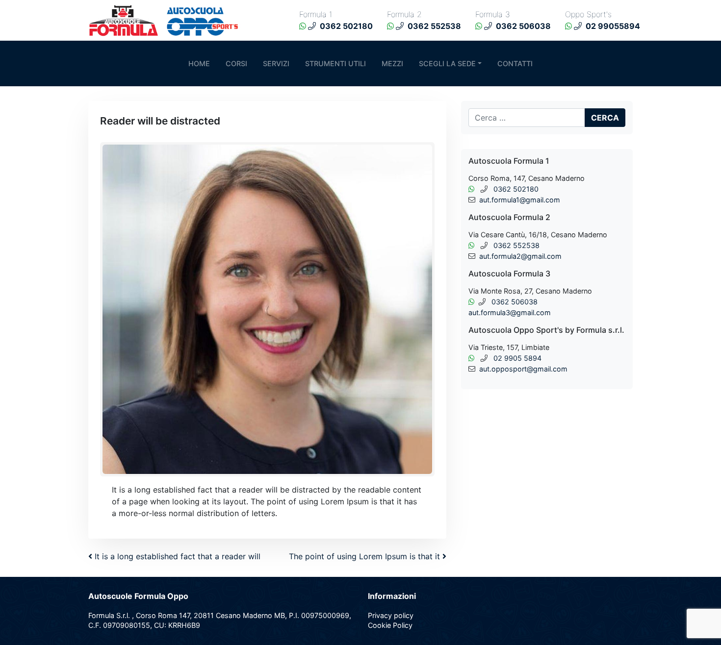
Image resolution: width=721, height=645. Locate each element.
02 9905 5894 (517, 358)
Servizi (276, 63)
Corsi (236, 63)
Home (199, 63)
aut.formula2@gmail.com (520, 256)
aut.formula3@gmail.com (509, 312)
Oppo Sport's (588, 14)
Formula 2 (404, 14)
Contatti (515, 63)
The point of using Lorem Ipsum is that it (365, 556)
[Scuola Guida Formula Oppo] (166, 20)
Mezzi (392, 63)
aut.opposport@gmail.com (523, 369)
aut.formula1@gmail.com (519, 200)
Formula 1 (316, 14)
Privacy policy (390, 615)
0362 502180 (516, 189)
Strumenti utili (335, 63)
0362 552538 (516, 245)
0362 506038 (514, 302)
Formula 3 (492, 14)
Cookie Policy (390, 625)
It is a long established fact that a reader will (176, 556)
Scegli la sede (447, 63)
